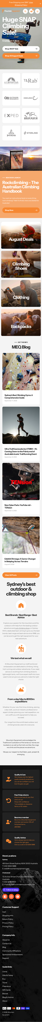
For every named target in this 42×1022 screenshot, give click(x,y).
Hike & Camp (7, 975)
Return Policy (7, 919)
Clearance (6, 986)
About (4, 1001)
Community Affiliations (11, 951)
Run (4, 979)
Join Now (17, 827)
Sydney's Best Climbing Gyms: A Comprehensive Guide (19, 396)
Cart (4, 912)
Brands (5, 993)
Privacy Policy (7, 923)
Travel (4, 983)
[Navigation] (37, 11)
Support (5, 958)
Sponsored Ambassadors (12, 954)
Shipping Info (7, 915)
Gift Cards (6, 990)
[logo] (11, 81)
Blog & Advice (7, 997)
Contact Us (6, 943)
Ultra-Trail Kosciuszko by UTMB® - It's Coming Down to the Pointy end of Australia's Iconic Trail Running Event (21, 451)
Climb (4, 972)
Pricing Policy (7, 926)
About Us (6, 940)
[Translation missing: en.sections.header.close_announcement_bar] (40, 4)
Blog (4, 947)
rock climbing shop (22, 628)
